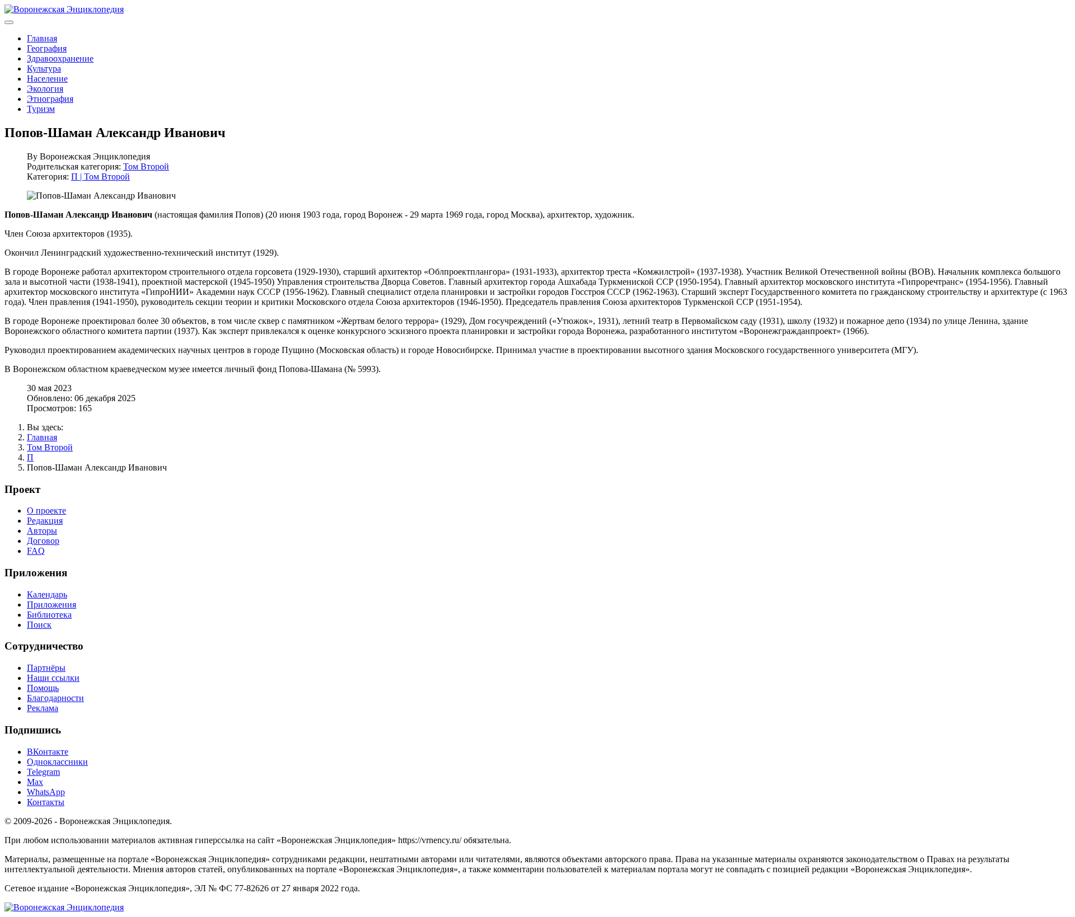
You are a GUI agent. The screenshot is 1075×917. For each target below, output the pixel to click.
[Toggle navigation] (8, 22)
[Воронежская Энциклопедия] (64, 9)
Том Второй (146, 166)
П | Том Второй (100, 176)
